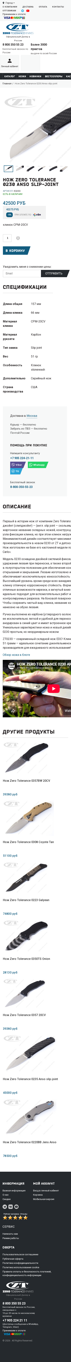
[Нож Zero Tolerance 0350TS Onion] (26, 936)
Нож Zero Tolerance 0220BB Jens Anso (29, 1142)
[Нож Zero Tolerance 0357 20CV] (25, 993)
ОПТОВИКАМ (9, 10)
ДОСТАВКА (28, 7)
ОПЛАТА (43, 7)
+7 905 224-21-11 (22, 458)
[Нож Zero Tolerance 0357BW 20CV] (26, 757)
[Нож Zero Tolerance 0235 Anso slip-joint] (30, 1053)
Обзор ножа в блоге (16, 655)
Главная (7, 83)
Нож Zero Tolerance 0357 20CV (24, 1015)
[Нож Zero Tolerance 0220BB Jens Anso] (29, 1117)
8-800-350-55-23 (21, 487)
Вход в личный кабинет (46, 1190)
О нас (6, 1194)
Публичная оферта (13, 1258)
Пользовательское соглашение (20, 1254)
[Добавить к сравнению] (18, 238)
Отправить (53, 273)
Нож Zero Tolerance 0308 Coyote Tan (28, 842)
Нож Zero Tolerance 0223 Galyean (26, 900)
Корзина (38, 1194)
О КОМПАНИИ (10, 7)
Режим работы (11, 1238)
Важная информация (14, 1190)
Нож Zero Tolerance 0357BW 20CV (26, 780)
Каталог (9, 76)
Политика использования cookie (21, 1267)
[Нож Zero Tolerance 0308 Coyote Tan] (28, 818)
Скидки (7, 1199)
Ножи (22, 76)
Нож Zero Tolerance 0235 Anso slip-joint (30, 1079)
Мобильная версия (43, 1199)
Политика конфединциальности (20, 1263)
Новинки (35, 76)
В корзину (15, 251)
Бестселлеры (54, 76)
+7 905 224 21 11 (15, 1320)
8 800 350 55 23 (13, 44)
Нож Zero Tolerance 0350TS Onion (26, 959)
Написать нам (10, 1233)
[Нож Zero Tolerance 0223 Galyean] (26, 877)
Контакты (58, 7)
